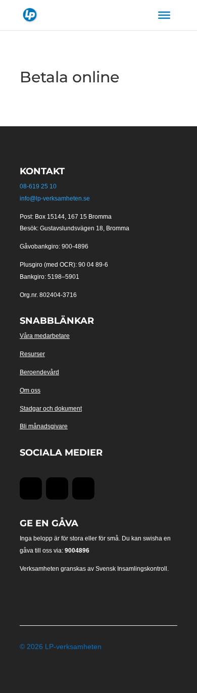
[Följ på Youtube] (57, 488)
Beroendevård (39, 372)
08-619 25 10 (38, 186)
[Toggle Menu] (164, 15)
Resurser (32, 354)
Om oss (30, 390)
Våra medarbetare (45, 335)
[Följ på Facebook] (31, 488)
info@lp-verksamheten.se (55, 198)
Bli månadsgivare (44, 426)
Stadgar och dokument (51, 408)
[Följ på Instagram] (83, 488)
